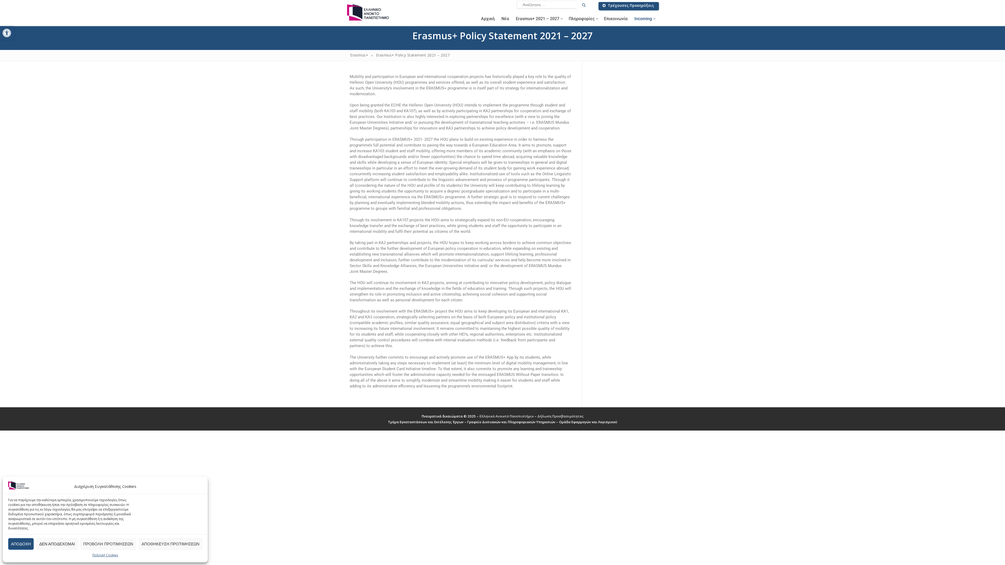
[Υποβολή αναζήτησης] (584, 6)
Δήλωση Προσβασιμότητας (560, 416)
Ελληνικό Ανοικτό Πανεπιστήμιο (506, 416)
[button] (7, 33)
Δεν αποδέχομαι (57, 544)
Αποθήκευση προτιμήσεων (170, 544)
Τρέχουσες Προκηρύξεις (630, 5)
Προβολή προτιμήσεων (108, 544)
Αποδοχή (21, 544)
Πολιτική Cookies (105, 555)
